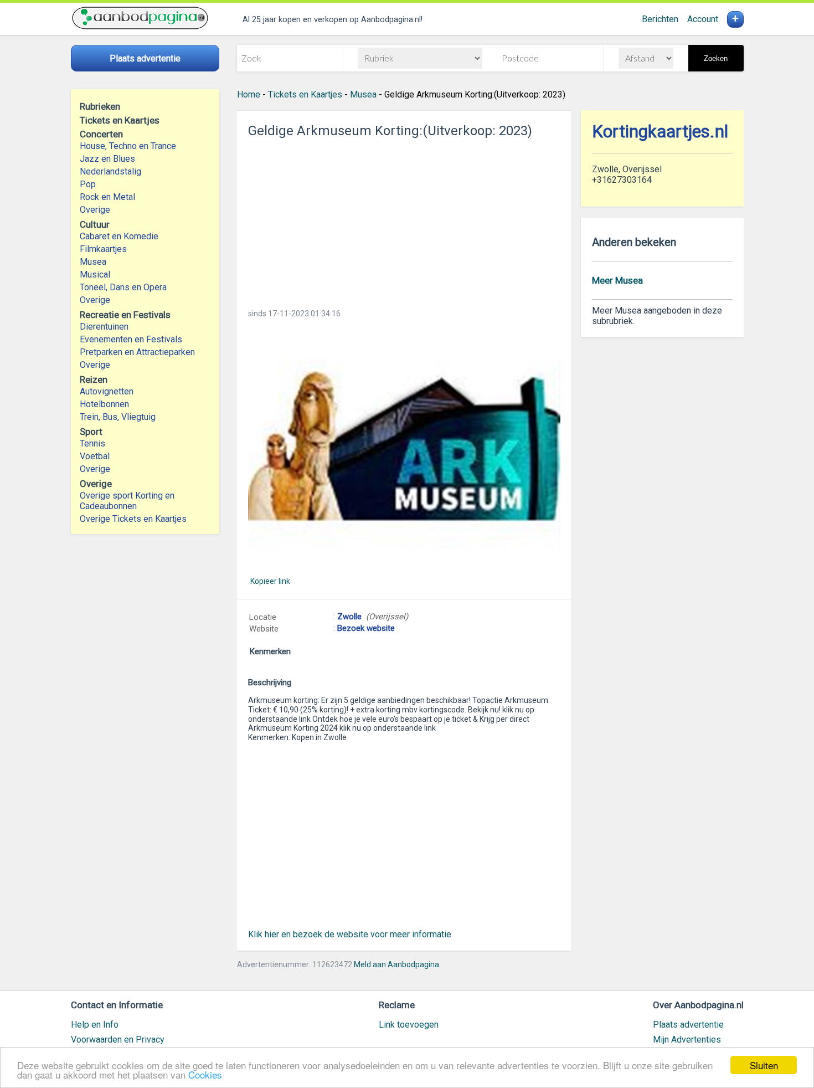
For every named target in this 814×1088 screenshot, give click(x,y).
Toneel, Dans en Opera (123, 287)
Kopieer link (270, 581)
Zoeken (716, 58)
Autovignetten (106, 391)
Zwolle (349, 617)
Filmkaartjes (103, 249)
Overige (95, 209)
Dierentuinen (104, 326)
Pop (88, 184)
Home (248, 94)
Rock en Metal (107, 197)
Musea (93, 261)
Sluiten (764, 1065)
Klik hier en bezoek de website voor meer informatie (349, 934)
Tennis (92, 443)
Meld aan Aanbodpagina (396, 964)
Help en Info (95, 1024)
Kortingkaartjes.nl (660, 131)
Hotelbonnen (104, 404)
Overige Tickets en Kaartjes (133, 519)
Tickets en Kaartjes (305, 94)
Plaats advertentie (688, 1024)
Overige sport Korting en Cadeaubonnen (127, 500)
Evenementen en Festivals (131, 339)
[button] (404, 447)
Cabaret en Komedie (119, 236)
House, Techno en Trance (128, 146)
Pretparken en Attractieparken (137, 352)
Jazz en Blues (107, 158)
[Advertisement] (404, 219)
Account (702, 19)
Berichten (660, 19)
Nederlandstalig (110, 171)
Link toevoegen (409, 1024)
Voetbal (95, 456)
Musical (95, 274)
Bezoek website (366, 628)
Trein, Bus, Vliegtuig (118, 417)
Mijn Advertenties (687, 1039)
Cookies (205, 1074)
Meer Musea (617, 280)
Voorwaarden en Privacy (117, 1039)
